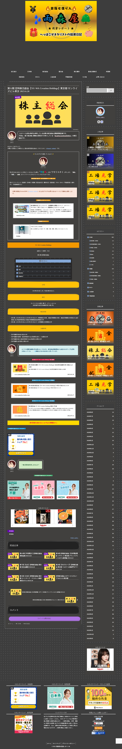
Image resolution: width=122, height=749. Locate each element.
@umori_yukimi (51, 148)
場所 (20, 269)
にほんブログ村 (98, 716)
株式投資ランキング (98, 730)
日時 (20, 266)
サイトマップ (56, 743)
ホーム (49, 743)
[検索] (111, 90)
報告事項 (21, 273)
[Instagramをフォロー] (102, 122)
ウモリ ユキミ (100, 117)
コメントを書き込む (44, 618)
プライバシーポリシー (68, 743)
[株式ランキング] (98, 723)
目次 (42, 261)
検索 (88, 87)
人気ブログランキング (98, 721)
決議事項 (21, 276)
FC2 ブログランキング (98, 725)
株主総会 (11, 531)
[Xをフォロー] (99, 122)
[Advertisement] (61, 55)
